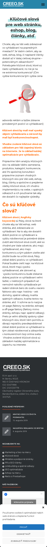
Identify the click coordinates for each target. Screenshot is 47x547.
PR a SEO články (13, 463)
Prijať (23, 527)
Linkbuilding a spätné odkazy (19, 466)
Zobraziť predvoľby (23, 541)
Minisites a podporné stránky (19, 459)
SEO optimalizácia (14, 469)
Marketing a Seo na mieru (18, 452)
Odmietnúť (23, 534)
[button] (43, 507)
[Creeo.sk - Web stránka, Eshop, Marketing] (14, 4)
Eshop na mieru (13, 473)
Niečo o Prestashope (15, 476)
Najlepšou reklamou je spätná (28, 428)
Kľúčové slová (12, 456)
